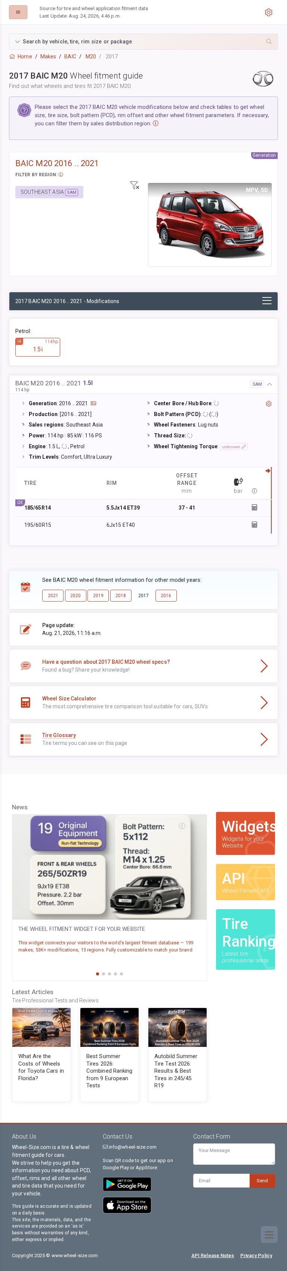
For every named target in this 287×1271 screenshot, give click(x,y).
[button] (143, 42)
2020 (75, 595)
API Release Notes (212, 1255)
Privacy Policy (256, 1255)
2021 (53, 595)
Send (262, 1180)
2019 (98, 595)
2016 (166, 595)
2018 (120, 595)
